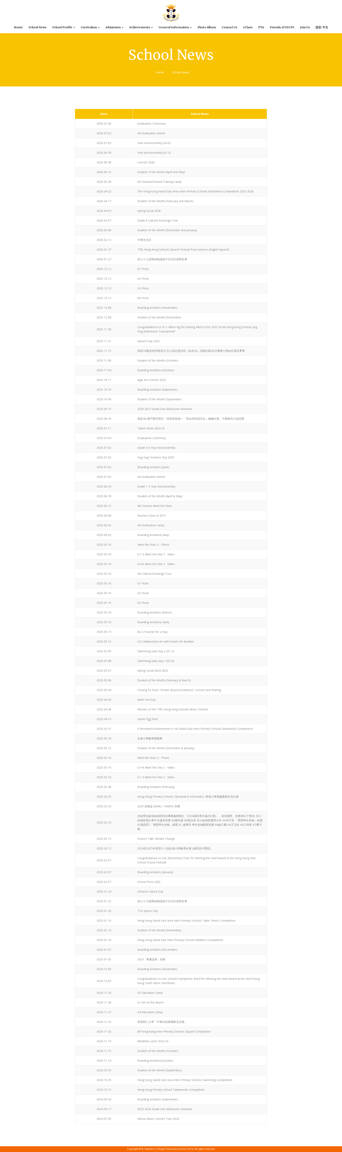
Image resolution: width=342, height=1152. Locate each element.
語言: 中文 (322, 27)
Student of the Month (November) (159, 317)
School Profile (62, 27)
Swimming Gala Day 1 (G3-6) (155, 661)
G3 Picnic (143, 288)
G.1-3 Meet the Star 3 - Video (156, 554)
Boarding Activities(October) (155, 1060)
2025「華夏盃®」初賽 (151, 959)
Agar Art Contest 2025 (151, 380)
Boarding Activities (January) (155, 872)
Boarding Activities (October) (155, 370)
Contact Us (229, 27)
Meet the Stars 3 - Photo (153, 544)
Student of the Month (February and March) (165, 201)
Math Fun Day (146, 699)
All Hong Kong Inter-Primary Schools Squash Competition (174, 1031)
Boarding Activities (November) (157, 308)
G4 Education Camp (150, 1012)
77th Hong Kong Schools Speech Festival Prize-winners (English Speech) (183, 249)
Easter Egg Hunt (147, 719)
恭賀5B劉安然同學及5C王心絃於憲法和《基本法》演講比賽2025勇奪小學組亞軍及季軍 (191, 351)
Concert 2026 (146, 162)
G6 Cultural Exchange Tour (154, 574)
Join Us (305, 27)
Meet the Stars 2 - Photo (153, 758)
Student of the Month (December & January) (165, 748)
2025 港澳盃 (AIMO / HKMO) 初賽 (158, 806)
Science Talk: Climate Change (156, 839)
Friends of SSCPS (282, 27)
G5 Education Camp (150, 993)
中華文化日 (144, 240)
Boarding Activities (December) (157, 949)
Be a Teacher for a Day (152, 632)
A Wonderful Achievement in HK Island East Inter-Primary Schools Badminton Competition (195, 729)
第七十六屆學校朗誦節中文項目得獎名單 (162, 901)
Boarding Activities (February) (156, 787)
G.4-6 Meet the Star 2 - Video (156, 767)
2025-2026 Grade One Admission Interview (164, 1109)
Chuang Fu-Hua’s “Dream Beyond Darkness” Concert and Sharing (179, 690)
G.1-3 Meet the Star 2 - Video (156, 777)
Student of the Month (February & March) (164, 680)
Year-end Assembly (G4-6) (154, 143)
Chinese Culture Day (150, 891)
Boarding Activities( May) (153, 535)
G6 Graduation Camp (150, 525)
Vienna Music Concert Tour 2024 (158, 1119)
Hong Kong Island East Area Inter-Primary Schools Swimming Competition (184, 1080)
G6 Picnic (143, 298)
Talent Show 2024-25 (151, 428)
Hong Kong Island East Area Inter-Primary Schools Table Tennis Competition (186, 920)
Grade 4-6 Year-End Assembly (156, 448)
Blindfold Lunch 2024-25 (152, 1041)
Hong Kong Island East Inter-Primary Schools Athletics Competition (180, 940)
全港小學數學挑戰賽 (149, 738)
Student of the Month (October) (157, 360)
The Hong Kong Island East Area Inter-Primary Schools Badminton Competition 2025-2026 (195, 191)
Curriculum (89, 27)
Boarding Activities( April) (153, 622)
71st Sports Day (147, 911)
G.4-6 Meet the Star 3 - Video (156, 564)
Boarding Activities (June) (153, 467)
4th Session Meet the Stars (154, 506)
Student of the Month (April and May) (161, 172)
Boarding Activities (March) (154, 612)
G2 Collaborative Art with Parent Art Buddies (165, 641)
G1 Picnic (143, 269)
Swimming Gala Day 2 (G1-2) (155, 651)
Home (18, 27)
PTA (261, 27)
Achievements (139, 27)
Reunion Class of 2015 (151, 515)
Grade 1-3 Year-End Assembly (156, 486)
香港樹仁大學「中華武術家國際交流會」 (162, 1022)
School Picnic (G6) (148, 882)
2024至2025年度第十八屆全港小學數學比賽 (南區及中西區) (174, 848)
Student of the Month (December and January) (167, 230)
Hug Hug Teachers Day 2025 (155, 457)
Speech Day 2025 (148, 341)
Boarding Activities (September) (157, 389)
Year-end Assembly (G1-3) (154, 152)
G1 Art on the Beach (150, 1002)
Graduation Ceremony (151, 123)
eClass (248, 27)
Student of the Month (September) (159, 399)
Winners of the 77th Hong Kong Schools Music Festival (172, 709)
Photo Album (207, 27)
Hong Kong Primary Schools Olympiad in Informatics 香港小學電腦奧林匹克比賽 (188, 796)
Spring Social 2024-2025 (152, 670)
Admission (113, 27)
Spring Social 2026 (149, 211)
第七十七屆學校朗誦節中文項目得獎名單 (162, 259)
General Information (174, 27)
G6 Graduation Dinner (151, 133)
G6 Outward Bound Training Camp (159, 182)
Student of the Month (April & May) (159, 496)
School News (37, 27)
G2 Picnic (143, 278)
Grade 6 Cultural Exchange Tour (157, 220)
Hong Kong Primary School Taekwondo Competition (171, 1089)
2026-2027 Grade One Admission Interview (164, 409)
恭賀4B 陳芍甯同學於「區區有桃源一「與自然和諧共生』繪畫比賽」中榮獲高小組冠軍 (190, 418)
